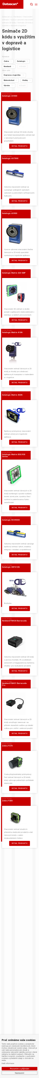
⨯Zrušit (22, 66)
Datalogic (22, 61)
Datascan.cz (7, 17)
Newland (9, 66)
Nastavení (19, 1073)
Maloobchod (10, 80)
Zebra (8, 61)
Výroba (9, 85)
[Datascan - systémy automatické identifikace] (10, 4)
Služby (26, 80)
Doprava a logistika (14, 75)
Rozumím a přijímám (19, 1069)
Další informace (8, 1063)
